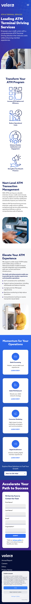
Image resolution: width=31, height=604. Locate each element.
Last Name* (9, 510)
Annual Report (7, 560)
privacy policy (17, 540)
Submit (15, 535)
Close (15, 588)
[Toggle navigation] (28, 4)
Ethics (4, 567)
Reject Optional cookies (15, 592)
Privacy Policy (24, 599)
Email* (7, 518)
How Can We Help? (12, 473)
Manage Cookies (15, 596)
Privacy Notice (7, 570)
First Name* (9, 502)
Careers (4, 563)
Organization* (9, 526)
